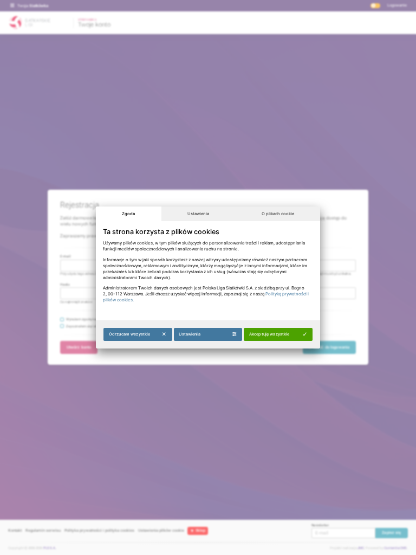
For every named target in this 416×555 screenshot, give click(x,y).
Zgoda (128, 213)
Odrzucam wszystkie (129, 334)
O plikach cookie (278, 213)
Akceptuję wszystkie (269, 334)
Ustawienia (198, 213)
